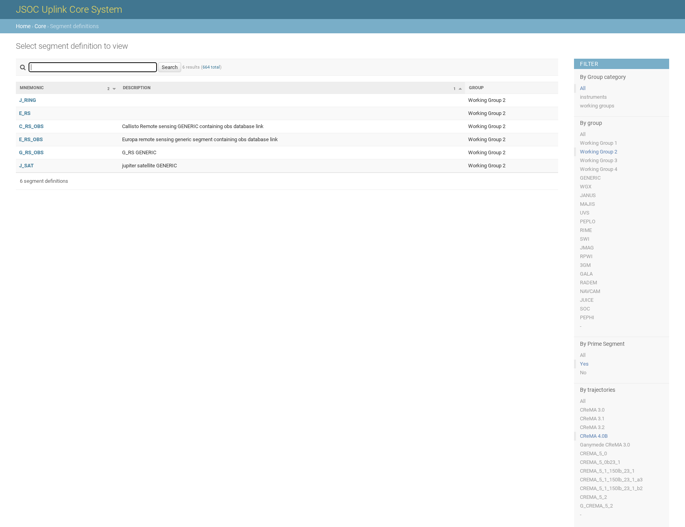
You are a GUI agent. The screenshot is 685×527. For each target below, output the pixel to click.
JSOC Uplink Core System (69, 9)
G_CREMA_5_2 (596, 506)
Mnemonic (32, 87)
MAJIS (587, 204)
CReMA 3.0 (592, 410)
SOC (585, 309)
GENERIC (590, 178)
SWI (584, 239)
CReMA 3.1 (592, 419)
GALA (586, 274)
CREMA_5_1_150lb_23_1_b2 (611, 488)
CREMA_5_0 (593, 453)
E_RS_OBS (31, 139)
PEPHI (587, 317)
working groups (597, 106)
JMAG (587, 248)
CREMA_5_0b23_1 (600, 462)
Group (476, 87)
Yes (584, 364)
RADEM (588, 283)
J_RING (27, 100)
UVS (584, 213)
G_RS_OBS (31, 152)
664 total (211, 67)
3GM (585, 265)
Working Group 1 (598, 143)
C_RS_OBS (31, 126)
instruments (593, 97)
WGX (585, 187)
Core (40, 26)
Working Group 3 (598, 160)
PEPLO (587, 221)
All (583, 88)
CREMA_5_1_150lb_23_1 (607, 471)
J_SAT (26, 166)
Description (137, 87)
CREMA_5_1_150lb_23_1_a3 (611, 480)
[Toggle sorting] (114, 89)
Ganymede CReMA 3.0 (605, 445)
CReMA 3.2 (592, 427)
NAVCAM (590, 291)
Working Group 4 (598, 169)
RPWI (586, 256)
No (583, 373)
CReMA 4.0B (594, 436)
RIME (586, 230)
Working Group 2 (598, 152)
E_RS (25, 113)
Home (23, 26)
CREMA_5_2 (593, 497)
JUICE (586, 300)
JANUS (588, 195)
